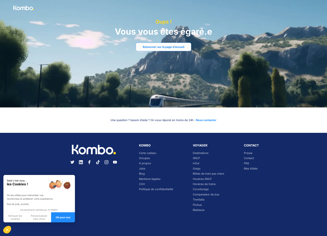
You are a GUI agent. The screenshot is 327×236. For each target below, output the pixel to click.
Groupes (144, 158)
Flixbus (197, 204)
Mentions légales (149, 178)
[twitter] (72, 164)
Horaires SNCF (202, 178)
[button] (7, 230)
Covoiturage (201, 189)
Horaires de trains (204, 184)
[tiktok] (98, 164)
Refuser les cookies (15, 217)
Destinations (200, 152)
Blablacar (199, 209)
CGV (142, 184)
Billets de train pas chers (208, 173)
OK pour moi (63, 217)
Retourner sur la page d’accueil (163, 47)
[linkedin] (81, 164)
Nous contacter (206, 120)
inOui (196, 163)
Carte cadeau (147, 152)
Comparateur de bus (206, 194)
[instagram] (106, 164)
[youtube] (115, 164)
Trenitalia (198, 199)
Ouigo (196, 168)
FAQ (246, 163)
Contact (249, 158)
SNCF (196, 158)
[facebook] (89, 164)
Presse (248, 152)
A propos (145, 163)
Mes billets (251, 168)
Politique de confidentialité (156, 189)
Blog (142, 173)
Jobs (142, 168)
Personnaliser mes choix (39, 217)
